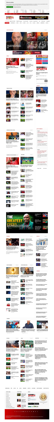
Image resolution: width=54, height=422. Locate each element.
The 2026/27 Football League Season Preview (38, 215)
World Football (25, 21)
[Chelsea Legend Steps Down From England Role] (8, 120)
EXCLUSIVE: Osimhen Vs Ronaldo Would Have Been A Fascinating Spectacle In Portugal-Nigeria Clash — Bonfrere (41, 275)
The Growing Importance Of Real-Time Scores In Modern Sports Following (41, 342)
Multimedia (43, 21)
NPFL (11, 388)
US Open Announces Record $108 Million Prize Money (29, 302)
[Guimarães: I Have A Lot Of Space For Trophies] (23, 112)
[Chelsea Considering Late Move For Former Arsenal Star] (42, 90)
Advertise (7, 396)
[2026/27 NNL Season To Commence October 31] (23, 200)
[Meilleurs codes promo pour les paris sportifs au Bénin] (19, 394)
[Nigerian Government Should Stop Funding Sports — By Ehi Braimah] (23, 239)
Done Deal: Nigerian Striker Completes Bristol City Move (15, 192)
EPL (17, 388)
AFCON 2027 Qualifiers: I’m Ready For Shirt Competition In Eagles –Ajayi (42, 37)
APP (16, 13)
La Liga (20, 388)
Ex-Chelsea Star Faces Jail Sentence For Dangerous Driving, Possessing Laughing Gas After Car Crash (41, 248)
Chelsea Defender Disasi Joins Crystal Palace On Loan (44, 101)
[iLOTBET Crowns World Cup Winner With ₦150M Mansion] (44, 324)
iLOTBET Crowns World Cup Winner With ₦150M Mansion (42, 330)
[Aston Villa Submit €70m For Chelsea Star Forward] (38, 110)
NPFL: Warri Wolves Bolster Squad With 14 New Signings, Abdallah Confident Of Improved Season (29, 181)
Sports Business (39, 388)
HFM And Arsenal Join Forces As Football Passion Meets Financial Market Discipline (15, 304)
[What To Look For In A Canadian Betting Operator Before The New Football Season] (8, 367)
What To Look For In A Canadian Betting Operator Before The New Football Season (15, 367)
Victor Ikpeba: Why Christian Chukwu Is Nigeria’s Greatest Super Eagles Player (18, 226)
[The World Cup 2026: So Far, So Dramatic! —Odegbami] (23, 380)
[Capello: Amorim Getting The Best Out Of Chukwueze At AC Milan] (23, 116)
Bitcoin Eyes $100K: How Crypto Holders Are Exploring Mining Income (12, 276)
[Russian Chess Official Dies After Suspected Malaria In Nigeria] (42, 45)
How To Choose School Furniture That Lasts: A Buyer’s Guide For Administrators (41, 349)
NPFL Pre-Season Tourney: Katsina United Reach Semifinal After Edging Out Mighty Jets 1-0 (29, 204)
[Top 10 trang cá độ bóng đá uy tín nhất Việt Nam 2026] (8, 359)
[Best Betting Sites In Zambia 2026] (8, 363)
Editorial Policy (8, 402)
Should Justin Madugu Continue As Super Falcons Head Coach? (38, 220)
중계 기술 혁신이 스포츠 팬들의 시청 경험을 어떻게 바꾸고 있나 (15, 354)
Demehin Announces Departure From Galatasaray (41, 308)
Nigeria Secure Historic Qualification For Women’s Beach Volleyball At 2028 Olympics (29, 293)
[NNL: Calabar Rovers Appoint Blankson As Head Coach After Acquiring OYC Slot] (23, 170)
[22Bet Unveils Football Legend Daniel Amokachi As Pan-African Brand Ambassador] (13, 324)
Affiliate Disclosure (8, 405)
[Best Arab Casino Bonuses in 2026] (8, 377)
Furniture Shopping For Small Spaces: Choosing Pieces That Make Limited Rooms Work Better (41, 379)
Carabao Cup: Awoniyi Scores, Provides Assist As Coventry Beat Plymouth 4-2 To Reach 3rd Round (15, 182)
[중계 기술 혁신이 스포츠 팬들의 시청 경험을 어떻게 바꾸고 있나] (8, 355)
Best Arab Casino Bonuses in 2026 (15, 377)
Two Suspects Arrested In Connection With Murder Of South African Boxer (44, 254)
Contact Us (7, 395)
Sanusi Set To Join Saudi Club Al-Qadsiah (14, 205)
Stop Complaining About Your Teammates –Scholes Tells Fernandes (15, 115)
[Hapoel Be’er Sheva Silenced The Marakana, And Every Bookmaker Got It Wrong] (23, 244)
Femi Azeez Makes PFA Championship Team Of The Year (14, 178)
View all (31, 88)
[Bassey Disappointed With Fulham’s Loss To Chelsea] (8, 201)
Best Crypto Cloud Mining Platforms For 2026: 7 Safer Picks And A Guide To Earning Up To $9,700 (15, 287)
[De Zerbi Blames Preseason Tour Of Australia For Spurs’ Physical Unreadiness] (8, 112)
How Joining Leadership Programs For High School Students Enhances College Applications (41, 356)
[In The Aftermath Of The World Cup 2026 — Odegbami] (23, 371)
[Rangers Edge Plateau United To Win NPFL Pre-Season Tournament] (23, 191)
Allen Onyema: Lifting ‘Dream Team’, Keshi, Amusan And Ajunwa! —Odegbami (26, 350)
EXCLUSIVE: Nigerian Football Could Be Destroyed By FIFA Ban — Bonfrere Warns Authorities (41, 280)
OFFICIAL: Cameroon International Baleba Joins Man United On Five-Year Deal (44, 105)
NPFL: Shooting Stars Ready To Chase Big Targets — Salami (27, 166)
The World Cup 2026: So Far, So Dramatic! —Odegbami (29, 380)
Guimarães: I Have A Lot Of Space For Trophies (29, 111)
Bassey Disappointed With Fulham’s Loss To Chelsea (15, 201)
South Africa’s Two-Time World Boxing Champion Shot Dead (44, 260)
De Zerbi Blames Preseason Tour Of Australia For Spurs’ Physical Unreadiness (15, 111)
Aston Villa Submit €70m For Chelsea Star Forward (44, 110)
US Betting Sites (46, 388)
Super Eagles (7, 388)
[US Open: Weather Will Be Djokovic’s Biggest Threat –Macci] (23, 280)
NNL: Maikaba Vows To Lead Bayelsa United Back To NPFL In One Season (29, 196)
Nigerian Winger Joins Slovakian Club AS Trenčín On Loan (32, 38)
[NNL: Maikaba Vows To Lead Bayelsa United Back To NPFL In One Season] (23, 196)
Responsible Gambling (9, 406)
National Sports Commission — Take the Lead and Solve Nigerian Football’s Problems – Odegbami (29, 356)
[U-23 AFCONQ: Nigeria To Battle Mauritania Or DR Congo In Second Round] (23, 120)
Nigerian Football (12, 21)
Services (10, 13)
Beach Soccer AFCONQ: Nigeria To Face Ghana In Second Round (29, 148)
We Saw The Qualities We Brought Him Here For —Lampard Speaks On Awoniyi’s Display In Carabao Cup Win (29, 77)
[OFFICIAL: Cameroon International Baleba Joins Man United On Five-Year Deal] (38, 105)
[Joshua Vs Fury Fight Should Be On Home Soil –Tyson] (27, 270)
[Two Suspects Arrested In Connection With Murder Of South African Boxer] (38, 254)
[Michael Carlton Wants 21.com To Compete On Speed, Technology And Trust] (28, 324)
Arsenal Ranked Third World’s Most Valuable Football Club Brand (42, 304)
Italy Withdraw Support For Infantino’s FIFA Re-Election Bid (14, 46)
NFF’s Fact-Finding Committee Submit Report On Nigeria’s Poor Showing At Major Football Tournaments (29, 66)
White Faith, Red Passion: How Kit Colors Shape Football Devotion (41, 364)
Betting (7, 13)
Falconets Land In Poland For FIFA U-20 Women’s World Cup (29, 71)
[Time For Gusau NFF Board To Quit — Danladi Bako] (23, 255)
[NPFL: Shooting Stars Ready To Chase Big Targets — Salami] (27, 160)
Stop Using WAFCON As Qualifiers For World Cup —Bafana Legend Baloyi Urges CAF (41, 289)
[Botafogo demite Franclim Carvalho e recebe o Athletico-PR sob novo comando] (12, 344)
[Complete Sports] (10, 18)
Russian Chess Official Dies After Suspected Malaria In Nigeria (42, 47)
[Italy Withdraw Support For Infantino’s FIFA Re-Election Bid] (16, 41)
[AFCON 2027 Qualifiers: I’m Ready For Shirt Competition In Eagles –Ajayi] (23, 59)
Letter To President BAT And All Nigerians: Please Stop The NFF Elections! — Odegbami (29, 361)
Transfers (31, 21)
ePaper (14, 13)
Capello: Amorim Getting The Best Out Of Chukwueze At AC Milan (29, 115)
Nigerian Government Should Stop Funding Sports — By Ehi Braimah (29, 239)
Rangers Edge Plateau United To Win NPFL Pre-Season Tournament (29, 191)
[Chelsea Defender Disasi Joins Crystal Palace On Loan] (38, 101)
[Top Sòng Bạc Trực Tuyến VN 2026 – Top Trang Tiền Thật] (8, 372)
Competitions (35, 21)
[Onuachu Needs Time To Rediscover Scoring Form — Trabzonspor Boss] (8, 188)
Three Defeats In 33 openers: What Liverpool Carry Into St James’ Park (29, 250)
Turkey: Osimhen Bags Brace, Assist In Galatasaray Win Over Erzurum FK (41, 299)
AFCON (15, 388)
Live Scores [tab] (45, 168)
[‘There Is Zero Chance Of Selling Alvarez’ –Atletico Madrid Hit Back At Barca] (32, 45)
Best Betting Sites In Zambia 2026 (14, 363)
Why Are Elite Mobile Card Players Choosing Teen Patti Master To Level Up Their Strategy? (41, 371)
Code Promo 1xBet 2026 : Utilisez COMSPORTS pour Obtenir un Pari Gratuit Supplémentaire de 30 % (41, 294)
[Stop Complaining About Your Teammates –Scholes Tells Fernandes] (8, 116)
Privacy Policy (8, 401)
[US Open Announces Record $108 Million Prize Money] (23, 302)
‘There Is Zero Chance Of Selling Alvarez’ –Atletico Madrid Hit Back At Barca (32, 47)
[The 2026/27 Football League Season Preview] (45, 215)
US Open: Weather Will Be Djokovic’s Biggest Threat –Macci (29, 280)
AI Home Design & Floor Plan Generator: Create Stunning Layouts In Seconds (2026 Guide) (14, 310)
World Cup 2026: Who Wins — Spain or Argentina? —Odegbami (29, 375)
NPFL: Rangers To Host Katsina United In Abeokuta (29, 175)
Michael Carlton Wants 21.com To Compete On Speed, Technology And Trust (28, 330)
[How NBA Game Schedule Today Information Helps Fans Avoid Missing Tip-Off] (12, 242)
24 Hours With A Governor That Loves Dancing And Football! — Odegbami (29, 366)
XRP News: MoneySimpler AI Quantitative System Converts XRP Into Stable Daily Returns (15, 299)
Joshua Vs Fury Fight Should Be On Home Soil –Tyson (27, 276)
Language (48, 21)
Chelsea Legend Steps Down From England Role (14, 119)
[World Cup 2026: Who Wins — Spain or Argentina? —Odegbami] (23, 375)
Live (39, 21)
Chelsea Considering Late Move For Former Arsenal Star (41, 95)
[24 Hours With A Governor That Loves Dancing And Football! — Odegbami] (23, 366)
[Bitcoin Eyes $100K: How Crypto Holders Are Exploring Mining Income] (12, 270)
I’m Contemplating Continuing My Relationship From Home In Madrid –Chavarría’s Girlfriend (44, 265)
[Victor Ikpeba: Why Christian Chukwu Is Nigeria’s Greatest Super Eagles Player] (19, 221)
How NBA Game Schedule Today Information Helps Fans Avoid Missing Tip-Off (12, 248)
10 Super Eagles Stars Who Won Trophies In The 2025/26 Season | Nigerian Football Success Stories (38, 228)
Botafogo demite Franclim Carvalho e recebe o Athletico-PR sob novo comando (12, 350)
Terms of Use (8, 397)
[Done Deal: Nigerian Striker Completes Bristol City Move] (8, 192)
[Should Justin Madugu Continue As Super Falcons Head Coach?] (45, 221)
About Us (7, 393)
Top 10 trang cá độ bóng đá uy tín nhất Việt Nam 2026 (14, 359)
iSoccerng (33, 388)
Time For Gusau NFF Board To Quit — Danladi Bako (29, 254)
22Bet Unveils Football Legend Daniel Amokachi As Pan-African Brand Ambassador (13, 330)
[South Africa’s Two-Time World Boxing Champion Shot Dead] (38, 259)
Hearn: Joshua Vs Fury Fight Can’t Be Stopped (29, 284)
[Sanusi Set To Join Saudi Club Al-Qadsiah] (8, 205)
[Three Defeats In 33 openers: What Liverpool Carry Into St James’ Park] (23, 250)
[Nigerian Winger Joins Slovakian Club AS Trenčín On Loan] (32, 36)
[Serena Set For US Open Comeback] (23, 289)
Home (8, 21)
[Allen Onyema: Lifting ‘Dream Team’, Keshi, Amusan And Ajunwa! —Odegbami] (27, 344)
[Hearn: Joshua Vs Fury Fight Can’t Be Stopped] (23, 285)
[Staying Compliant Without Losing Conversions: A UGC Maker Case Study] (8, 281)
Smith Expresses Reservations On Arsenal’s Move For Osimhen (41, 312)
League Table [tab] (39, 168)
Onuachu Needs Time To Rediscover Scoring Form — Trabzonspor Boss (15, 188)
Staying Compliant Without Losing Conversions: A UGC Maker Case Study (15, 282)
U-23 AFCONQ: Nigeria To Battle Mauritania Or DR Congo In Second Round (29, 119)
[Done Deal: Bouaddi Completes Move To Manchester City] (23, 104)
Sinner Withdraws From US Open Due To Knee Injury (29, 298)
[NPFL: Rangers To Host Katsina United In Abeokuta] (23, 175)
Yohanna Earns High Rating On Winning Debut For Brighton (41, 317)
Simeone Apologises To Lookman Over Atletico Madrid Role (41, 285)
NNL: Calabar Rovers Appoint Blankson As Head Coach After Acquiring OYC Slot (29, 170)
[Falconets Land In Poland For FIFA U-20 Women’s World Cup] (23, 71)
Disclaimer (7, 400)
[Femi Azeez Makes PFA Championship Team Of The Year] (8, 178)
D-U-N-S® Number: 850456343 (10, 407)
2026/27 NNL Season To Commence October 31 (29, 200)
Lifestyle (29, 388)
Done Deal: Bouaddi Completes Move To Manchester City (28, 103)
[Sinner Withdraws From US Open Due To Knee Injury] (23, 298)
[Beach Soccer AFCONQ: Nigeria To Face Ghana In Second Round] (23, 148)
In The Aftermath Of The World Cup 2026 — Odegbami (29, 371)
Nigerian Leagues (19, 21)
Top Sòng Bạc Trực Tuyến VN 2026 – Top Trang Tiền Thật (15, 373)
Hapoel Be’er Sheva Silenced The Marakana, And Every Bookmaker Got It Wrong (29, 244)
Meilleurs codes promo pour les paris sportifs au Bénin (23, 395)
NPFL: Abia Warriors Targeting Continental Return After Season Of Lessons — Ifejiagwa (29, 186)
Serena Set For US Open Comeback (29, 288)
